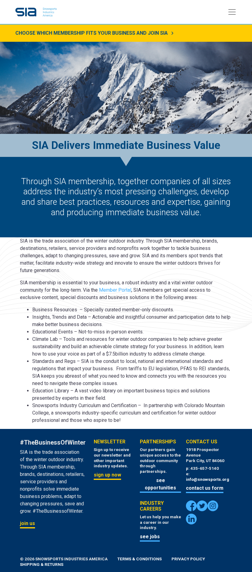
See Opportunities (160, 484)
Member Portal (115, 290)
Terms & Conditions (139, 558)
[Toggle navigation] (232, 12)
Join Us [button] (27, 523)
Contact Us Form (204, 488)
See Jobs (150, 536)
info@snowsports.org (207, 479)
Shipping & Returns (41, 564)
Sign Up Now (107, 475)
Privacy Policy (188, 558)
